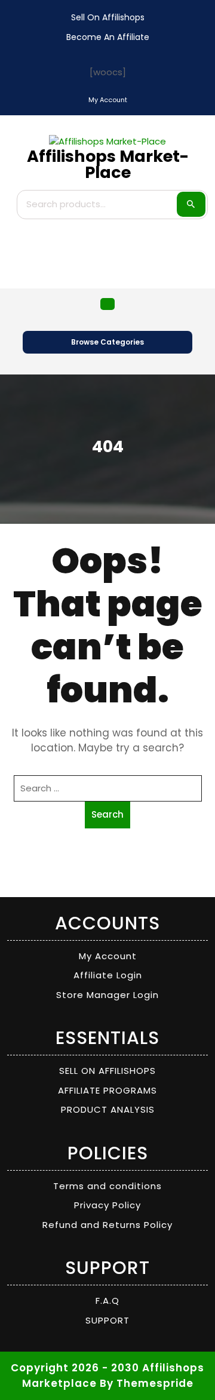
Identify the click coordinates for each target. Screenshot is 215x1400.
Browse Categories (107, 342)
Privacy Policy (107, 1205)
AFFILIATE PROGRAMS (107, 1090)
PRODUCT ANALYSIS (108, 1109)
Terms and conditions (107, 1186)
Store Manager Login (107, 994)
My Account (108, 956)
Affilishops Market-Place (108, 164)
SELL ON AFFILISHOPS (107, 1070)
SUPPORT (107, 1320)
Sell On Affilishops (108, 17)
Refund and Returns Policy (107, 1224)
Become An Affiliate (107, 37)
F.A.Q (107, 1300)
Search (191, 204)
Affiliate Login (107, 975)
